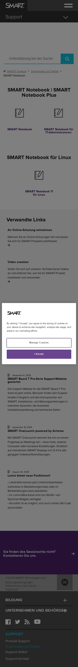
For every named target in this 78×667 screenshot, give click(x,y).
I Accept (39, 354)
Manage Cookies (39, 342)
